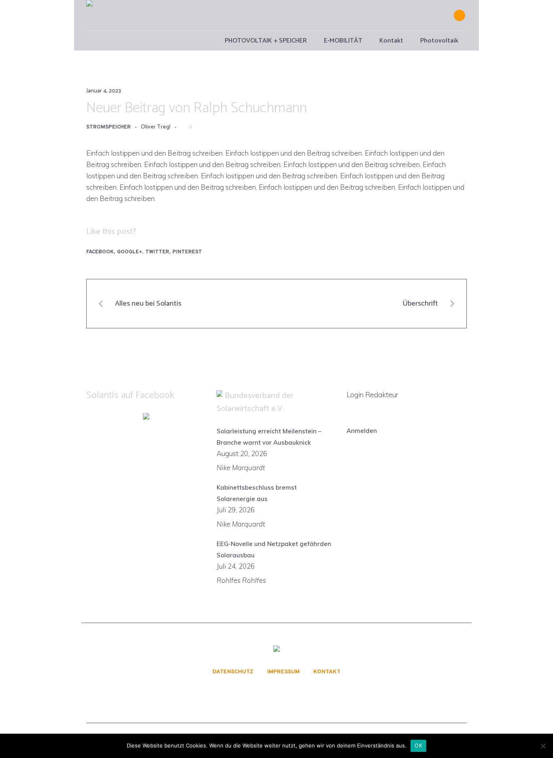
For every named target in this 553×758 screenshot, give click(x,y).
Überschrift (420, 304)
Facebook (100, 252)
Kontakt (326, 672)
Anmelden (362, 431)
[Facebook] (459, 15)
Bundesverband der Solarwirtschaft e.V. (255, 402)
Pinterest (187, 252)
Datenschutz (233, 672)
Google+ (129, 252)
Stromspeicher (108, 127)
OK (418, 745)
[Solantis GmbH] (276, 650)
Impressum (283, 672)
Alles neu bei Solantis (148, 304)
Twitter (157, 252)
